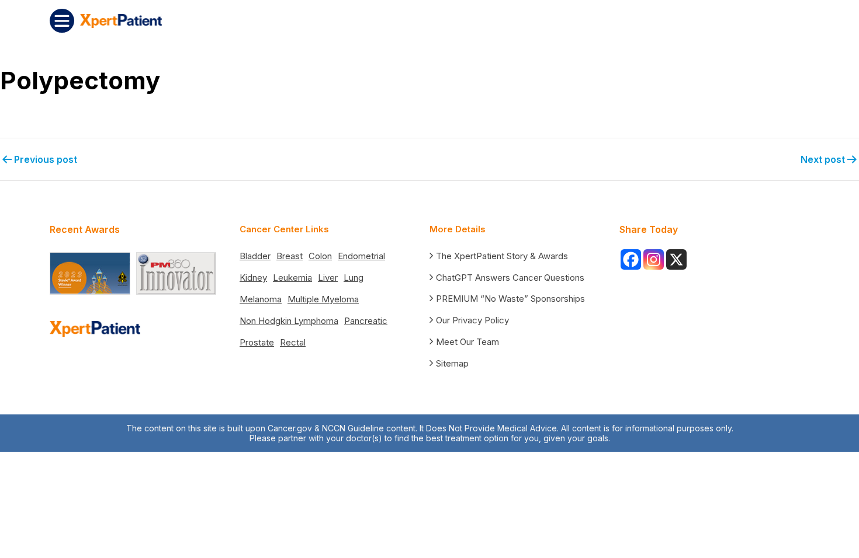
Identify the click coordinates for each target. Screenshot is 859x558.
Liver (328, 277)
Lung (353, 277)
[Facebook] (631, 259)
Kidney (253, 277)
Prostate (257, 342)
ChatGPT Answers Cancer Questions (510, 277)
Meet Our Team (467, 341)
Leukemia (292, 277)
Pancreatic (365, 320)
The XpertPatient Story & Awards (502, 255)
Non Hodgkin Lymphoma (289, 320)
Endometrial (361, 255)
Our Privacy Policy (472, 320)
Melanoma (261, 299)
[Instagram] (653, 259)
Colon (320, 255)
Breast (289, 255)
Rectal (293, 342)
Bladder (255, 255)
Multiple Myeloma (323, 299)
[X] (676, 259)
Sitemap (452, 363)
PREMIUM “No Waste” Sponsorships (510, 298)
